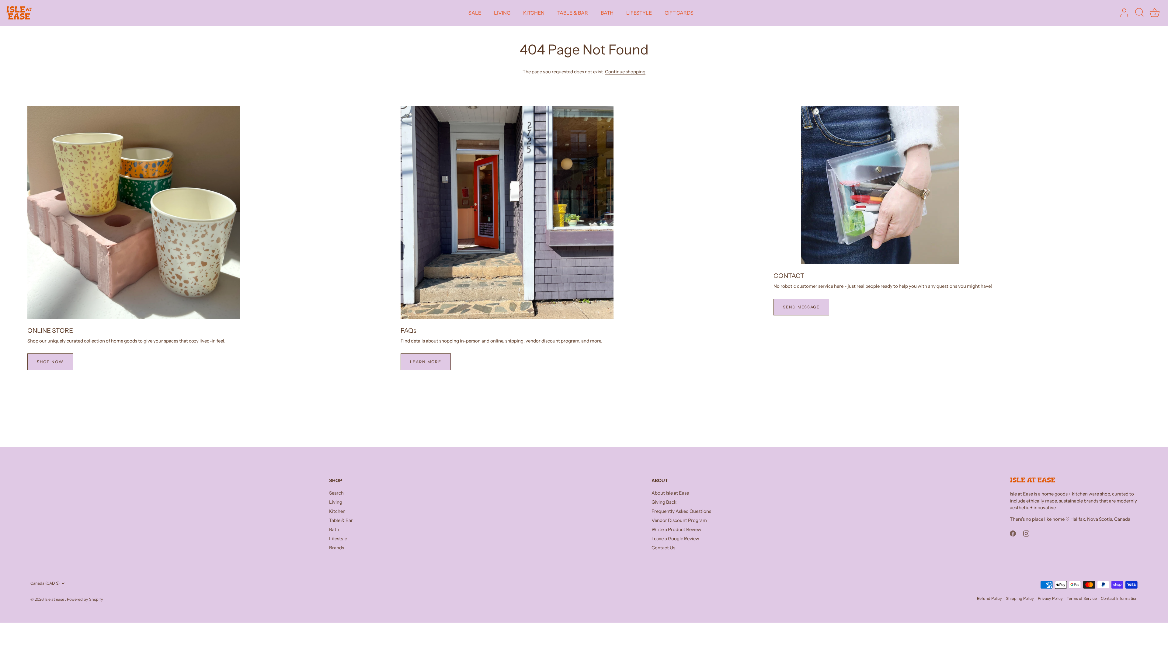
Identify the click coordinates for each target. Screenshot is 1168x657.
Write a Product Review (676, 529)
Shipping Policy (1020, 598)
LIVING (502, 13)
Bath (334, 529)
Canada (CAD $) (45, 583)
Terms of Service (1082, 598)
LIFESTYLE (639, 13)
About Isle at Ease (670, 493)
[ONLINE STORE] (133, 212)
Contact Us (663, 548)
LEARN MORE (425, 361)
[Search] (1139, 12)
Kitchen (337, 511)
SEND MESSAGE (801, 306)
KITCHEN (533, 13)
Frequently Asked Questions (681, 511)
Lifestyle (338, 538)
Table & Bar (341, 520)
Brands (336, 548)
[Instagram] (1026, 533)
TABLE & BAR (572, 13)
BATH (607, 13)
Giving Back (664, 502)
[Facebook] (1013, 533)
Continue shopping (625, 72)
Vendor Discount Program (679, 520)
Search (336, 493)
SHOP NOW (50, 361)
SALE (474, 13)
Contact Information (1119, 598)
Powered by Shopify (85, 599)
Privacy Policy (1050, 598)
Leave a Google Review (675, 538)
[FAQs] (507, 212)
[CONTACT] (879, 185)
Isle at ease (55, 599)
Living (335, 502)
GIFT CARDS (679, 13)
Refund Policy (989, 598)
